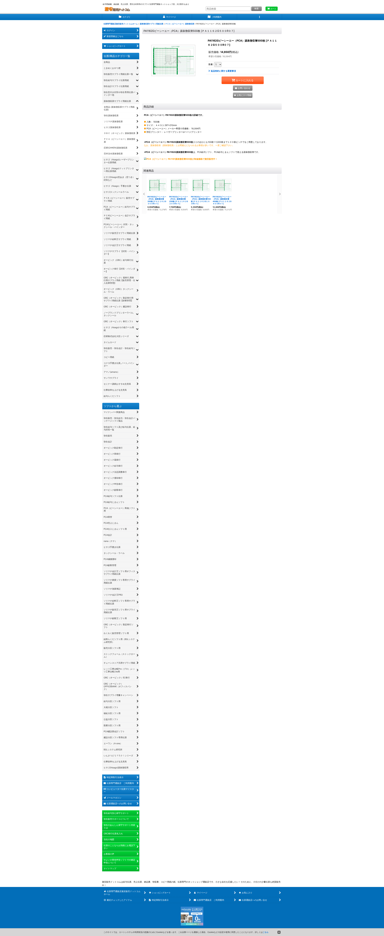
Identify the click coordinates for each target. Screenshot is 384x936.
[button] (259, 17)
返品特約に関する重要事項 (223, 71)
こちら (265, 932)
